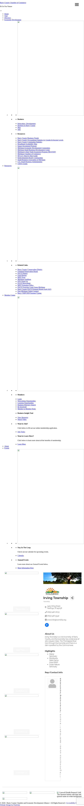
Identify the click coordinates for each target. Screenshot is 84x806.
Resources (7, 166)
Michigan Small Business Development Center (34, 150)
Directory (7, 18)
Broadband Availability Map (27, 144)
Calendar (21, 555)
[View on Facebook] (47, 626)
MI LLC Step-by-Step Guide (28, 156)
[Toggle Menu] (1, 10)
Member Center (9, 295)
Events (6, 448)
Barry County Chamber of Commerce (13, 3)
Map (19, 127)
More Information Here (26, 568)
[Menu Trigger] (77, 4)
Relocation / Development (27, 124)
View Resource (23, 417)
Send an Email (61, 766)
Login (20, 399)
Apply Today (20, 650)
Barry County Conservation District (30, 269)
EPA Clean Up (23, 281)
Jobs (19, 129)
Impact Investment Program (27, 146)
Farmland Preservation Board (28, 271)
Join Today (21, 432)
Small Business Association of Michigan (31, 160)
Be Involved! (22, 407)
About (6, 446)
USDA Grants (22, 164)
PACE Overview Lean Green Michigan (31, 287)
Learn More (22, 444)
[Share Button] (72, 597)
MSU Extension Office (25, 285)
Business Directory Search (27, 405)
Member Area (20, 609)
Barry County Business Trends (28, 138)
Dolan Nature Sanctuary (54, 665)
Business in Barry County (26, 126)
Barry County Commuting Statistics (30, 142)
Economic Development (12, 20)
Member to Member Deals (27, 409)
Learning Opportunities (26, 403)
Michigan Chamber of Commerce (29, 154)
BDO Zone (21, 277)
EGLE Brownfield (24, 283)
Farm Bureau (22, 275)
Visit (6, 16)
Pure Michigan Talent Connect (28, 291)
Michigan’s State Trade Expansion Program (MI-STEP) (37, 152)
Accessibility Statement (74, 803)
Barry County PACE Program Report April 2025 (34, 289)
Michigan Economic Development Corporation (34, 148)
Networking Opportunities (27, 401)
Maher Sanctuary (53, 655)
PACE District (22, 273)
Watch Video (22, 419)
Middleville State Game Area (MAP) (54, 660)
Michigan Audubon (24, 279)
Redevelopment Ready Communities (30, 158)
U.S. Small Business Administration (30, 162)
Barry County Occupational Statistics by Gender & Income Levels (40, 140)
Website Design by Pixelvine (10, 805)
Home (6, 14)
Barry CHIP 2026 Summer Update (29, 293)
